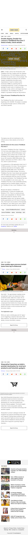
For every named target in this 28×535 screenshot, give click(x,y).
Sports (17, 33)
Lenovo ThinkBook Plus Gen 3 (13, 209)
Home (2, 33)
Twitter (15, 226)
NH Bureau (3, 269)
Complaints (21, 529)
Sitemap (6, 529)
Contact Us (14, 529)
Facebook (3, 226)
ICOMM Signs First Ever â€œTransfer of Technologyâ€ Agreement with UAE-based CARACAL (27, 269)
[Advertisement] (14, 14)
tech (24, 212)
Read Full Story (14, 325)
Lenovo (23, 209)
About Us (6, 528)
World (11, 33)
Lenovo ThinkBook (6, 212)
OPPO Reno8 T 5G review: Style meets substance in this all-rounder (1, 269)
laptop (13, 212)
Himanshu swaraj (4, 45)
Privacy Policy (13, 528)
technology (18, 212)
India (7, 33)
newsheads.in (17, 533)
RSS (10, 529)
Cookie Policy (20, 528)
